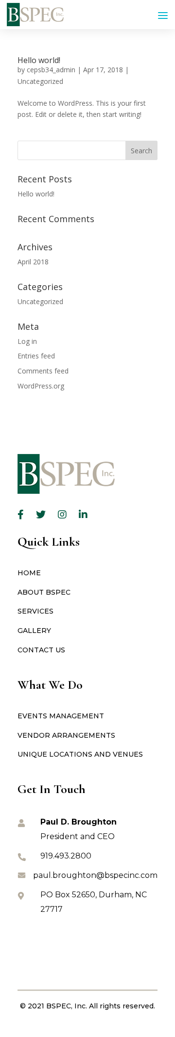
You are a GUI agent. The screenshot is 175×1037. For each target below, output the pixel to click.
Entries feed (36, 355)
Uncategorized (40, 81)
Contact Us (41, 650)
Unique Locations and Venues (80, 754)
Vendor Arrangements (66, 735)
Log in (27, 341)
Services (35, 611)
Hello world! (39, 60)
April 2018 (33, 261)
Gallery (34, 630)
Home (29, 572)
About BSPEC (44, 592)
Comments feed (43, 370)
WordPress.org (41, 385)
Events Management (61, 716)
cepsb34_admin (51, 69)
